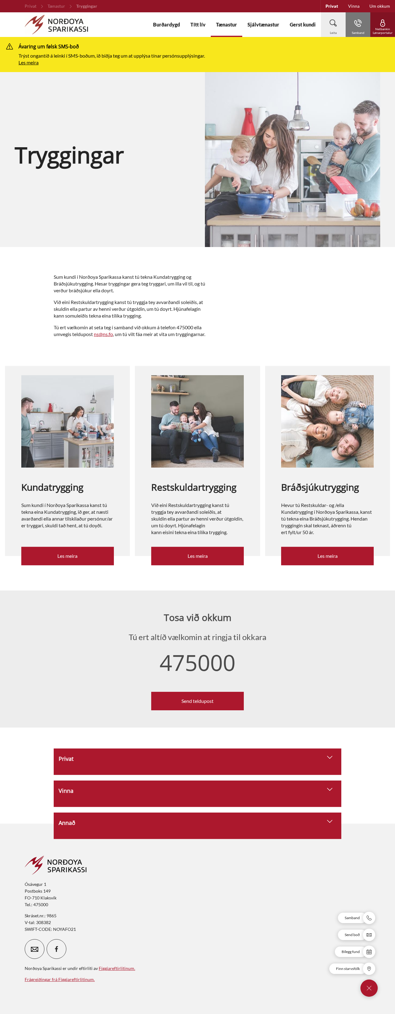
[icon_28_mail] (34, 949)
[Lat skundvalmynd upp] (369, 988)
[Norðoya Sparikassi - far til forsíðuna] (56, 24)
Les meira (29, 62)
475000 (197, 662)
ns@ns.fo (103, 334)
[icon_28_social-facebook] (56, 949)
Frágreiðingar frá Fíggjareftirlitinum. (60, 979)
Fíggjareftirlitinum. (117, 968)
